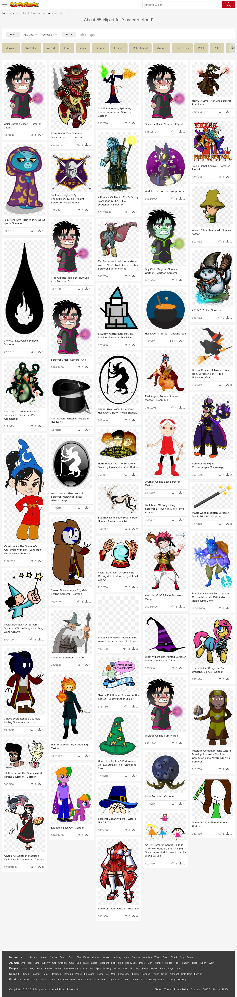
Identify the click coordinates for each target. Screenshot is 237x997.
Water (157, 957)
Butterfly (45, 963)
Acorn (24, 957)
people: (14, 968)
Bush (165, 957)
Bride (40, 968)
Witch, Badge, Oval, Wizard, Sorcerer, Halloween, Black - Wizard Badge (67, 496)
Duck (86, 963)
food (67, 47)
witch (201, 47)
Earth (71, 957)
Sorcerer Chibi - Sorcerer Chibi (69, 359)
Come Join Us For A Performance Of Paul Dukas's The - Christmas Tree (117, 765)
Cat (54, 963)
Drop (181, 957)
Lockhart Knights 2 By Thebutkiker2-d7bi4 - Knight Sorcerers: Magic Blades (67, 199)
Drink (52, 979)
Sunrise (136, 957)
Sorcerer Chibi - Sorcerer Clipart (164, 124)
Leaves (43, 957)
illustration (31, 47)
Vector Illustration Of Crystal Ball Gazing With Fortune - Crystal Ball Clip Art (118, 576)
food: (13, 979)
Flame (86, 957)
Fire (79, 957)
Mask (24, 968)
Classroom (56, 974)
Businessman (71, 968)
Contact (195, 989)
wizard (51, 47)
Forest (190, 957)
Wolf (211, 963)
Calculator (186, 974)
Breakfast (24, 979)
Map (113, 974)
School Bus (103, 974)
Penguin (185, 963)
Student (25, 974)
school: (14, 973)
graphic (100, 47)
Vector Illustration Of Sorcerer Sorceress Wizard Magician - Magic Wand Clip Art (24, 628)
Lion (150, 963)
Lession (198, 974)
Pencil (78, 974)
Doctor (83, 968)
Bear (29, 963)
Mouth (154, 968)
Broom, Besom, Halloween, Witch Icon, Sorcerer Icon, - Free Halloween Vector (211, 374)
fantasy (119, 47)
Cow (71, 963)
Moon (126, 957)
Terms (168, 989)
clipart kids (182, 47)
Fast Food (63, 979)
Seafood (102, 979)
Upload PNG (220, 989)
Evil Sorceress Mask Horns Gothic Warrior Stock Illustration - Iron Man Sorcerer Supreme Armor (118, 265)
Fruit (72, 979)
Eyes (98, 968)
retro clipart (140, 47)
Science (146, 974)
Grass (106, 957)
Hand (179, 968)
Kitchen (125, 979)
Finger (171, 968)
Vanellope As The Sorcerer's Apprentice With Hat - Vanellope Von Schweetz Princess (22, 550)
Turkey (203, 963)
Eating (152, 979)
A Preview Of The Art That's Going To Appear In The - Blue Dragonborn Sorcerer (118, 201)
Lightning (116, 957)
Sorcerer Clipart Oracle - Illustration (118, 908)
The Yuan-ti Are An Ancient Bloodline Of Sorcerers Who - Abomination (21, 415)
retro (217, 47)
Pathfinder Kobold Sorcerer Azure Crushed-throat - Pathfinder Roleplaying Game (211, 597)
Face (162, 968)
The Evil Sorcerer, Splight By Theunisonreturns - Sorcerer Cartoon (114, 112)
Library (135, 974)
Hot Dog (182, 979)
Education (89, 974)
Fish (113, 963)
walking (107, 968)
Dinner (135, 979)
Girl (131, 968)
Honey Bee (131, 963)
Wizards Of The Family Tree (161, 735)
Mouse (168, 963)
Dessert (43, 979)
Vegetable (114, 979)
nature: (14, 957)
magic (82, 47)
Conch (63, 957)
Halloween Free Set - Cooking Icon (165, 333)
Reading (68, 974)
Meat (79, 979)
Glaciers (96, 957)
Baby (32, 968)
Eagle (94, 963)
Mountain (147, 957)
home (117, 968)
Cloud (174, 957)
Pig (176, 963)
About (158, 989)
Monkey (159, 963)
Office (164, 974)
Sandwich (90, 979)
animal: (14, 962)
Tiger (194, 963)
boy (138, 968)
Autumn (33, 957)
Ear (91, 968)
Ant (23, 963)
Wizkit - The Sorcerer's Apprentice (165, 191)
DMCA (206, 989)
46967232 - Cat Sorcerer (206, 310)
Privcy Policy (181, 989)
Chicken (62, 963)
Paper (156, 974)
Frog (120, 963)
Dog (78, 963)
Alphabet (174, 974)
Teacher (36, 974)
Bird (37, 963)
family (48, 968)
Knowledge (124, 974)
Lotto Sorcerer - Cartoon (159, 796)
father (145, 968)
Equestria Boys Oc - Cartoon (67, 827)
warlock (161, 47)
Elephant (104, 963)
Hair (125, 968)
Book (45, 974)
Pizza (144, 979)
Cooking (171, 979)
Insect (142, 963)
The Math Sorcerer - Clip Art (67, 657)
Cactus (53, 957)
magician (11, 47)
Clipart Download (31, 12)
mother (57, 968)
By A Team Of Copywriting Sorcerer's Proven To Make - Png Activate (164, 509)
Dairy (34, 979)
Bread (161, 979)
